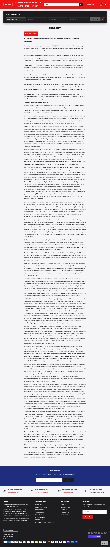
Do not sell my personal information (44, 522)
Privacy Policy (39, 504)
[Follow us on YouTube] (102, 533)
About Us (63, 504)
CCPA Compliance (40, 517)
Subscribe (68, 480)
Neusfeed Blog (65, 512)
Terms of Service (39, 512)
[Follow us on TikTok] (105, 533)
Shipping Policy (39, 509)
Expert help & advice (13, 492)
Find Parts (95, 19)
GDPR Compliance (40, 519)
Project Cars (64, 514)
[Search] (81, 4)
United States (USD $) (9, 530)
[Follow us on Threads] (95, 533)
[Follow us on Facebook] (89, 533)
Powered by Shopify (8, 536)
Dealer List (64, 509)
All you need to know (67, 492)
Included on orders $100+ (42, 492)
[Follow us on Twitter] (92, 533)
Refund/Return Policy (41, 507)
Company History (65, 507)
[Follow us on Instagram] (99, 533)
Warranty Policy (39, 514)
